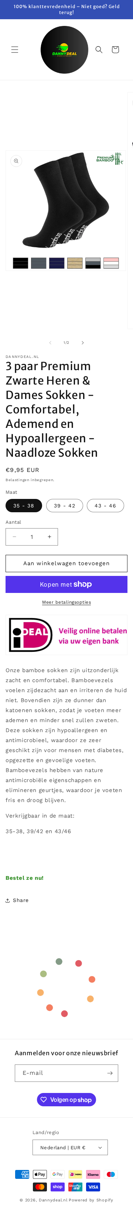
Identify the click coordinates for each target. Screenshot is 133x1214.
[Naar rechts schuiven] (83, 343)
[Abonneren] (110, 1073)
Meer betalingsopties (66, 602)
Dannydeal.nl (53, 1200)
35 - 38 (23, 506)
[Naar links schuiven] (50, 343)
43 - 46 (105, 506)
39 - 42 (64, 506)
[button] (15, 49)
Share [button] (21, 900)
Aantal (13, 522)
